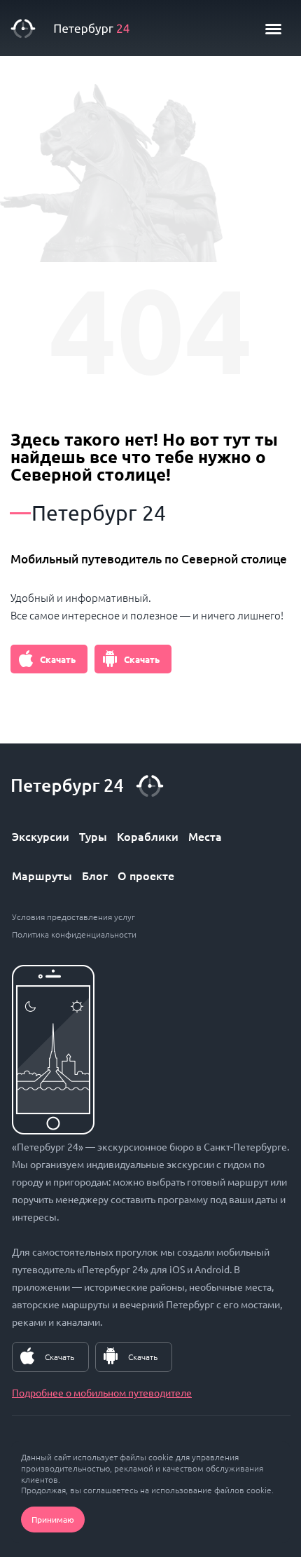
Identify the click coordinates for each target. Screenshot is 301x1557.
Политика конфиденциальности (74, 934)
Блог (95, 875)
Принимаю (52, 1519)
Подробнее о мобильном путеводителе (102, 1392)
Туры (93, 836)
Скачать (58, 659)
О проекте (146, 875)
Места (205, 836)
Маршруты (42, 875)
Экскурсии (40, 836)
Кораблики (147, 836)
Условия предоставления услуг (73, 916)
